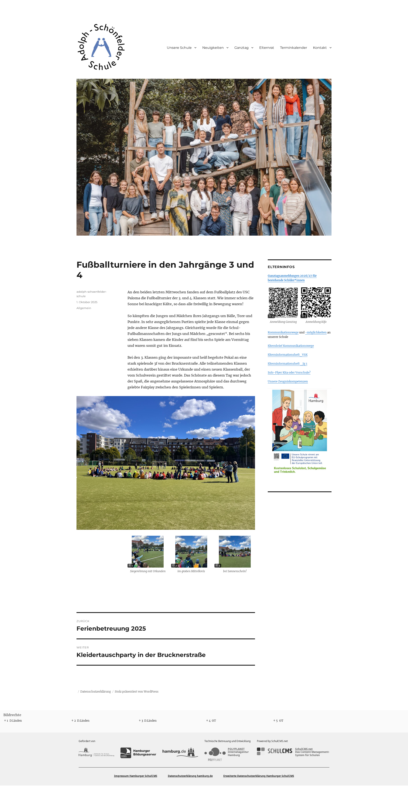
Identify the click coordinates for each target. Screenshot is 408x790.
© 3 (217, 565)
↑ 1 (6, 721)
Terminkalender (293, 48)
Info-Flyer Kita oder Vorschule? (289, 372)
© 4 (271, 316)
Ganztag (241, 48)
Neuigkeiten (213, 48)
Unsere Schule (179, 48)
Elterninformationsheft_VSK (287, 355)
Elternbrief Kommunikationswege (291, 346)
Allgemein (83, 308)
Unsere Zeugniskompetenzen (288, 381)
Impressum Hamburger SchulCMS (135, 776)
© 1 (131, 565)
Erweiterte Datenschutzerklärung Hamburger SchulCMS (258, 776)
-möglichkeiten (316, 332)
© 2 (174, 565)
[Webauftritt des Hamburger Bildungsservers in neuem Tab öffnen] (138, 753)
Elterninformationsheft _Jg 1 (287, 363)
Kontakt (320, 48)
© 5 (304, 316)
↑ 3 (141, 721)
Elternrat (266, 48)
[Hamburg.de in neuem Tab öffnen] (180, 753)
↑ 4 (208, 721)
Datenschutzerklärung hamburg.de (190, 776)
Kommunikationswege (283, 332)
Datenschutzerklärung (95, 691)
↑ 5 (275, 721)
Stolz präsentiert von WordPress (137, 691)
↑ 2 (73, 721)
